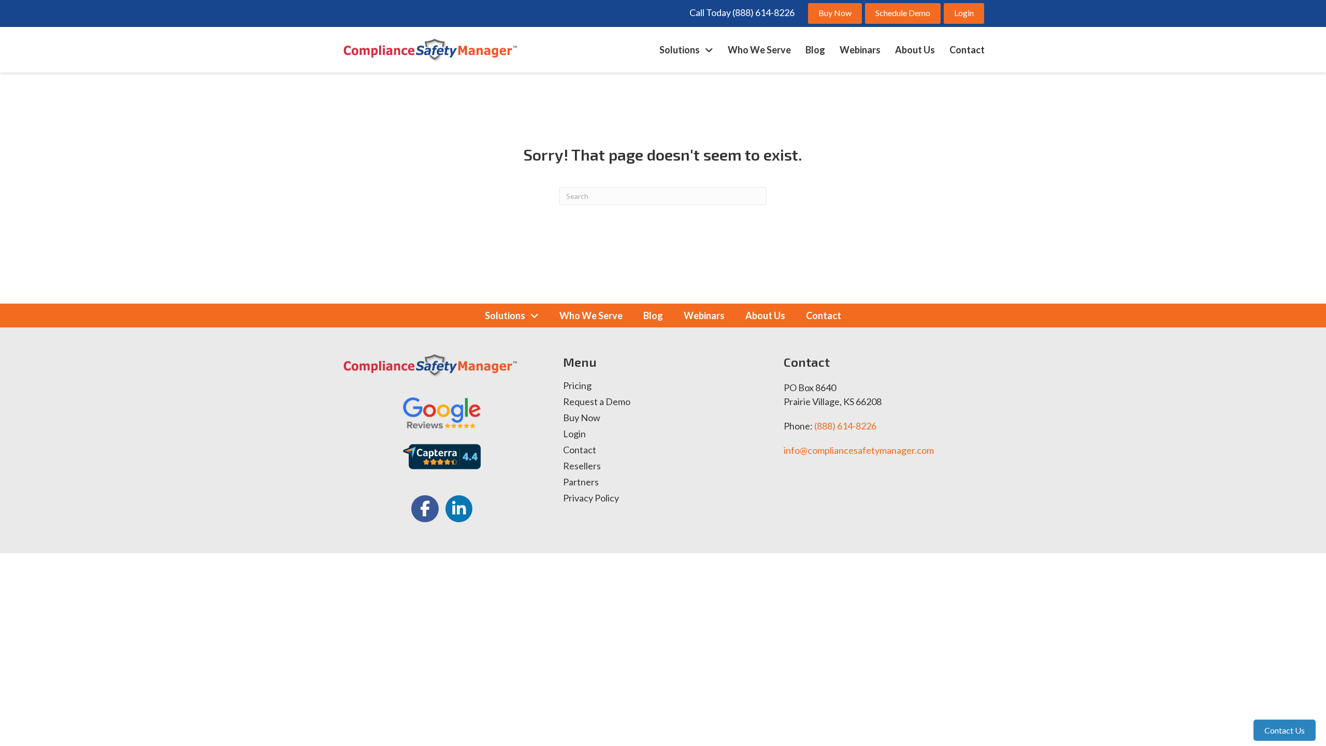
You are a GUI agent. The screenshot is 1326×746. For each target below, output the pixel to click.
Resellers (582, 466)
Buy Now (581, 418)
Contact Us (1284, 730)
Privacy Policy (591, 498)
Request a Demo (596, 402)
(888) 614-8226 (845, 426)
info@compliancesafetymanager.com (859, 450)
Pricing (577, 386)
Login (574, 434)
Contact (579, 450)
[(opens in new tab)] (442, 411)
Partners (581, 482)
